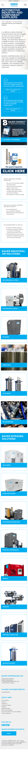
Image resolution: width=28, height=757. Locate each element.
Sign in (9, 733)
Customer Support (6, 705)
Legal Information (6, 708)
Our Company (5, 700)
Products (4, 706)
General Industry (17, 21)
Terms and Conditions (7, 710)
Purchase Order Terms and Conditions (11, 711)
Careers (4, 702)
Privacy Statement (6, 713)
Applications (9, 21)
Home (3, 21)
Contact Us (4, 703)
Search (3, 5)
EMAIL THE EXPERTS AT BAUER (13, 90)
